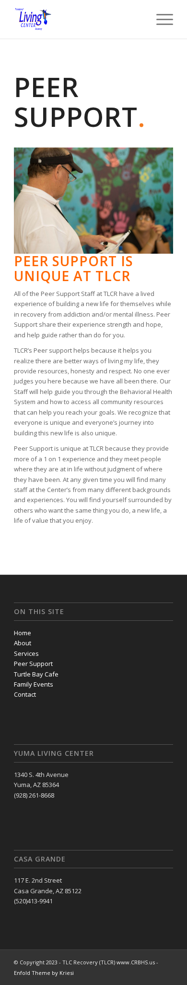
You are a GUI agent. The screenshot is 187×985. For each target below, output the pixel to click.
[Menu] (160, 19)
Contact (25, 694)
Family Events (33, 684)
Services (26, 653)
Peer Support (33, 663)
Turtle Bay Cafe (36, 674)
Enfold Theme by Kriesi (44, 972)
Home (22, 632)
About (22, 643)
